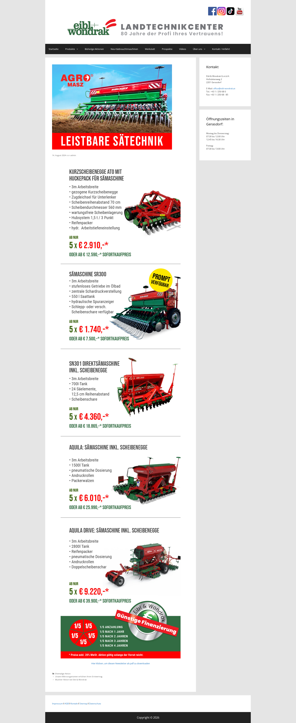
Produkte (70, 49)
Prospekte (167, 49)
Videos (182, 49)
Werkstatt (150, 49)
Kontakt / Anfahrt (221, 49)
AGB (67, 703)
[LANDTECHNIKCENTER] (148, 26)
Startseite (53, 49)
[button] (78, 49)
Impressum (57, 703)
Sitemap (83, 703)
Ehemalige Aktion (63, 673)
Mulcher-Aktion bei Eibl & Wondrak (71, 679)
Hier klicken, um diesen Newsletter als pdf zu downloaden (120, 663)
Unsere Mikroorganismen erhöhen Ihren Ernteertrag (78, 676)
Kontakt (74, 703)
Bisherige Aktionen (94, 49)
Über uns (197, 49)
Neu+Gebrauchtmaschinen (124, 49)
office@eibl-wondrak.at (224, 88)
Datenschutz (95, 703)
